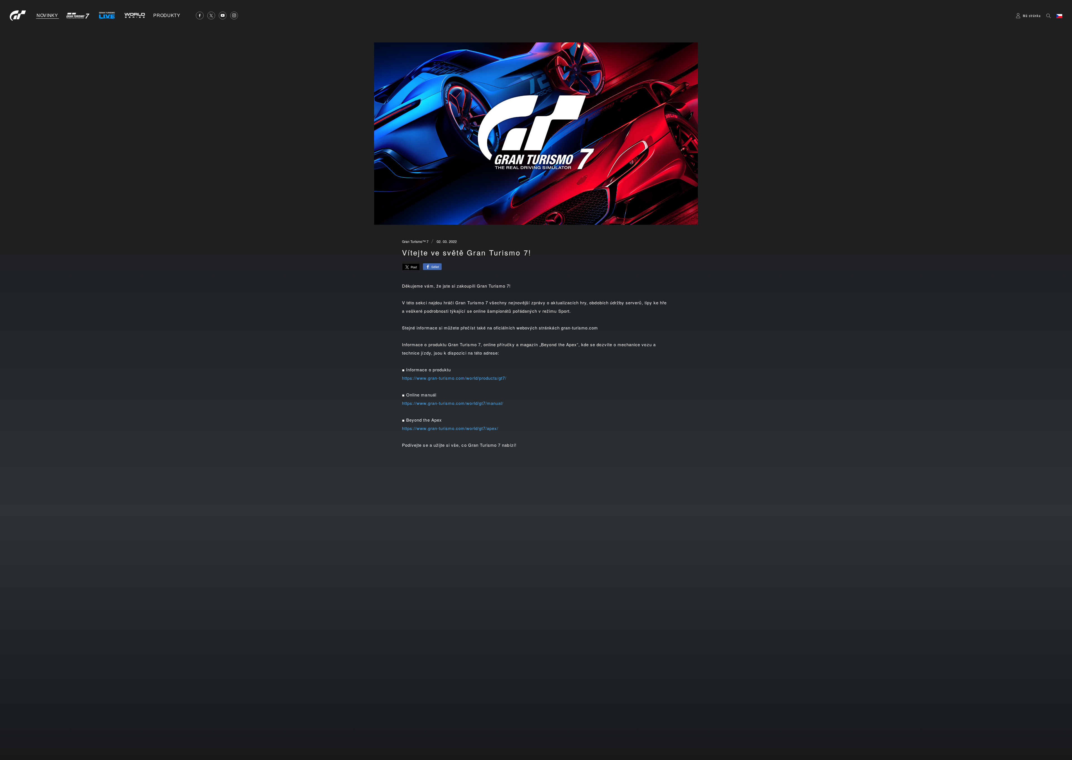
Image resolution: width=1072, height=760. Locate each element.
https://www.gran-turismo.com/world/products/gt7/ (454, 378)
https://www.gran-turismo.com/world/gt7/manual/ (452, 403)
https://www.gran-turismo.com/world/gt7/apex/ (450, 428)
